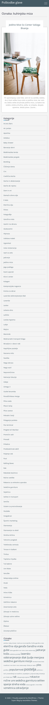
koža (6, 653)
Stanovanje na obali (11, 530)
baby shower (13, 643)
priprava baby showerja (37, 673)
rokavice (35, 676)
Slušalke (7, 511)
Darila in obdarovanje (12, 181)
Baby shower (8, 143)
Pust (5, 458)
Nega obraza (8, 363)
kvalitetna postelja (14, 654)
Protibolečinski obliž (11, 449)
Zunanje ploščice (10, 631)
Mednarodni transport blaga (14, 339)
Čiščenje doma (9, 167)
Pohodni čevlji (9, 415)
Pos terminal (8, 425)
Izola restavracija (10, 248)
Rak (5, 468)
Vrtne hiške (8, 592)
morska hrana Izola (38, 661)
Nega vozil (7, 368)
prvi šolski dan (8, 677)
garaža (22, 646)
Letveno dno (8, 310)
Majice (6, 329)
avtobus (6, 643)
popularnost (16, 669)
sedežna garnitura (26, 680)
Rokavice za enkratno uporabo (15, 482)
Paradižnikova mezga (12, 396)
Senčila (6, 501)
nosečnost (7, 665)
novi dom (13, 665)
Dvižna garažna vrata (37, 643)
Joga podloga (8, 267)
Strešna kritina (9, 535)
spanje (7, 684)
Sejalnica (7, 492)
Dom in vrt (8, 190)
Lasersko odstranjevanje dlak (15, 296)
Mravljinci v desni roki (12, 344)
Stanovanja (8, 525)
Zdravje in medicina (11, 612)
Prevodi (6, 439)
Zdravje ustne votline (12, 616)
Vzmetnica (7, 597)
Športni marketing (10, 521)
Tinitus (6, 554)
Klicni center (8, 277)
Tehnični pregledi (10, 540)
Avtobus (7, 138)
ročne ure (9, 680)
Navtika (6, 358)
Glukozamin (8, 229)
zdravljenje (22, 688)
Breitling (7, 162)
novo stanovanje (21, 665)
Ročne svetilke (9, 478)
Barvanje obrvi (9, 147)
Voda (5, 588)
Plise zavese (8, 411)
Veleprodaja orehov (11, 578)
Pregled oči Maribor (11, 430)
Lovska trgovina (9, 320)
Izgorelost (7, 243)
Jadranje (7, 257)
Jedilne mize (8, 262)
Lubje (6, 324)
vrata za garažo (30, 685)
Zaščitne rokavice (10, 602)
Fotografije (8, 214)
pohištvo (6, 670)
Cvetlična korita (9, 176)
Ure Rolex (7, 568)
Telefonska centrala (11, 545)
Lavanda (7, 301)
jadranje (40, 650)
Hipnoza (7, 234)
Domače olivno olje (11, 195)
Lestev (6, 305)
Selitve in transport (11, 497)
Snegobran (8, 516)
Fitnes (6, 210)
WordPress (32, 698)
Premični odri (9, 435)
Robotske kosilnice (11, 473)
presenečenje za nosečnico (14, 673)
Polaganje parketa (10, 420)
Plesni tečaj (8, 406)
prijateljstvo (26, 673)
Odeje (6, 382)
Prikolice (7, 444)
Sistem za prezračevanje (13, 506)
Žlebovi (6, 626)
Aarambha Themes (30, 700)
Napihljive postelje (11, 348)
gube (6, 650)
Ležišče (6, 315)
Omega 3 (7, 387)
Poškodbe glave (12, 2)
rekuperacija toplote (23, 677)
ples (38, 664)
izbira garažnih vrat (15, 650)
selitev (41, 680)
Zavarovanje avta (10, 607)
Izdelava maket (9, 238)
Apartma (7, 133)
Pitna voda (8, 401)
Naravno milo (9, 353)
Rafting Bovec (9, 463)
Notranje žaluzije (10, 377)
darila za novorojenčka (24, 643)
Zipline (6, 621)
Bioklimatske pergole (11, 157)
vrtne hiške (38, 685)
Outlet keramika (10, 391)
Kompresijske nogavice (12, 286)
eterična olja (11, 646)
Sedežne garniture (11, 487)
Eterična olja (8, 205)
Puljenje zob (8, 454)
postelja (30, 669)
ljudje (30, 657)
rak (15, 676)
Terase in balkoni (10, 549)
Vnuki (6, 583)
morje (28, 661)
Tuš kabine (8, 564)
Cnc (5, 171)
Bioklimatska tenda (11, 152)
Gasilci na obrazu (10, 224)
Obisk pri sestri (31, 665)
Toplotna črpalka (10, 559)
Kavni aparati (9, 272)
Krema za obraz (9, 291)
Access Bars (8, 123)
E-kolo (6, 200)
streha (15, 684)
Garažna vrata (9, 219)
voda (22, 684)
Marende (7, 334)
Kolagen (7, 281)
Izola (23, 650)
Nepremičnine (9, 372)
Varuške (7, 573)
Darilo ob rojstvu (10, 186)
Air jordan (7, 128)
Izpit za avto (8, 253)
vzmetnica (9, 688)
